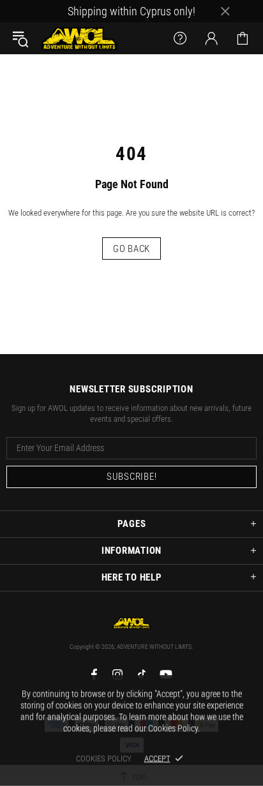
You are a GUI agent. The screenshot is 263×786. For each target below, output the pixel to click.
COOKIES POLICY (104, 758)
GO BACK (131, 249)
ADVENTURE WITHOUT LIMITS (79, 38)
